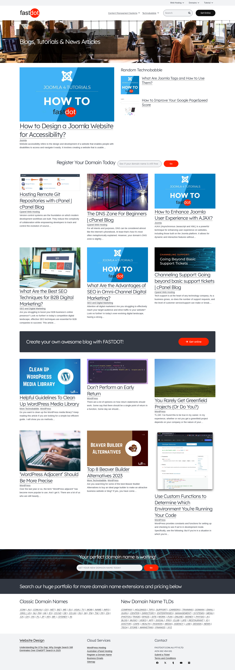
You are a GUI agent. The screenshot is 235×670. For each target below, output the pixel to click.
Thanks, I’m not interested (117, 384)
